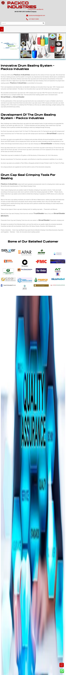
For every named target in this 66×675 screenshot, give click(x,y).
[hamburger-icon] (2, 29)
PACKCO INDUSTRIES (21, 5)
